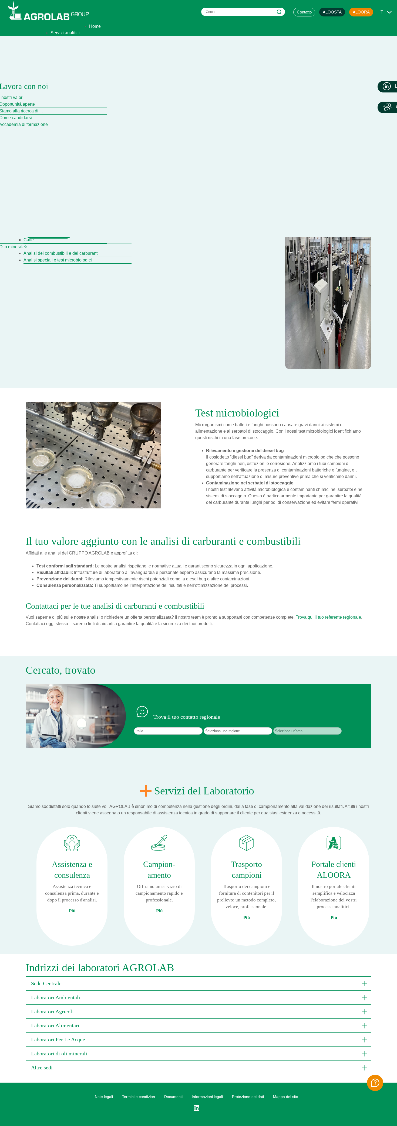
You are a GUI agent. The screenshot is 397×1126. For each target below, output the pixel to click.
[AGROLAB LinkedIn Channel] (198, 1108)
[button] (198, 983)
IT (381, 12)
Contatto (304, 12)
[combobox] (243, 12)
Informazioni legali (207, 1096)
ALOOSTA (332, 12)
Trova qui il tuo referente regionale (328, 617)
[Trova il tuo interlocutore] (375, 1083)
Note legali (104, 1096)
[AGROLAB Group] (51, 21)
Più (72, 910)
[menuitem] (95, 26)
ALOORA (361, 12)
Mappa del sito (285, 1096)
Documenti (173, 1096)
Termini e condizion (138, 1096)
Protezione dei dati (248, 1096)
